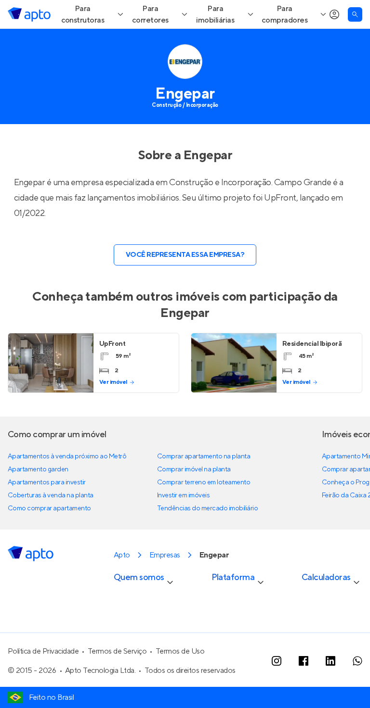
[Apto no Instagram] (276, 661)
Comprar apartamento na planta (203, 456)
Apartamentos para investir (47, 482)
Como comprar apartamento (49, 508)
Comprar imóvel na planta (194, 469)
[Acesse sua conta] (334, 14)
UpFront (280, 197)
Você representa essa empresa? (185, 255)
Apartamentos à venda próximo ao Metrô (67, 456)
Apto (122, 555)
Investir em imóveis (183, 495)
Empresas (164, 555)
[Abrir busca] (355, 14)
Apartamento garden (38, 469)
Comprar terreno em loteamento (203, 482)
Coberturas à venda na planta (50, 495)
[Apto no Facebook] (303, 661)
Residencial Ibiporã (312, 344)
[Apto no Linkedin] (330, 661)
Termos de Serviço (117, 651)
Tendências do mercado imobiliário (207, 508)
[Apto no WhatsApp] (357, 661)
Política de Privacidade (43, 651)
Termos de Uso (180, 651)
